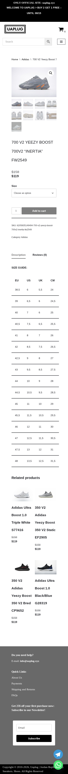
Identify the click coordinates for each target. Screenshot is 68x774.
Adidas (25, 59)
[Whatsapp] (58, 765)
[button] (51, 73)
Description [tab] (19, 254)
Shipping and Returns (23, 689)
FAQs (15, 695)
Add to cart (39, 210)
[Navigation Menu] (61, 42)
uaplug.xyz (48, 2)
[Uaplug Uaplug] (15, 29)
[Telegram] (58, 754)
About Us (17, 677)
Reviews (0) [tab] (40, 254)
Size (14, 185)
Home (15, 59)
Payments (17, 683)
